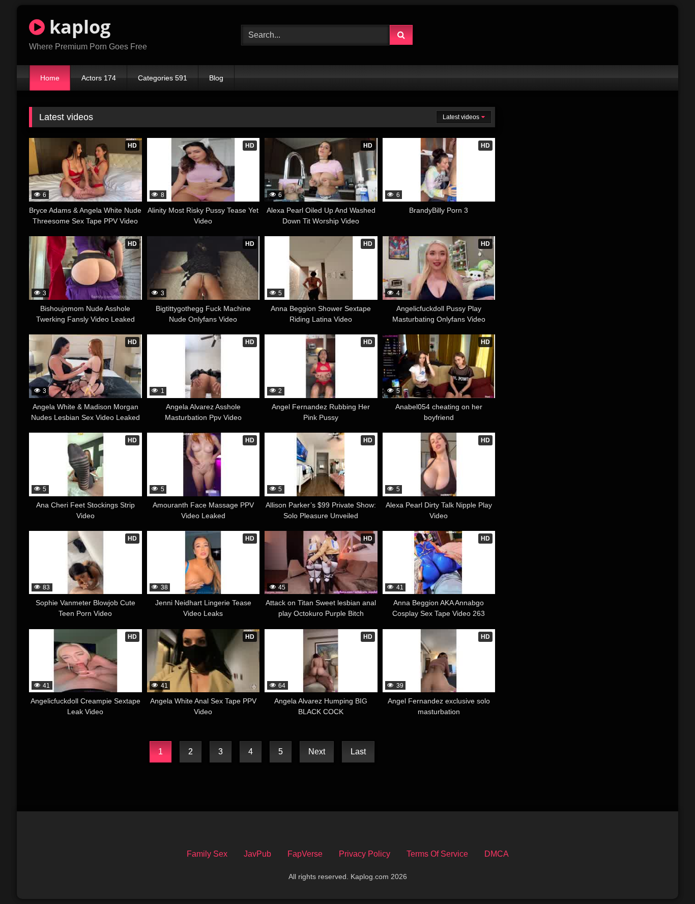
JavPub (257, 854)
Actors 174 (98, 78)
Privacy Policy (364, 854)
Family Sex (207, 854)
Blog (216, 78)
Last (358, 751)
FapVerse (305, 854)
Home (50, 78)
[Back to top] (663, 874)
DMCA (496, 854)
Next (316, 751)
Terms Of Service (437, 854)
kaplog (77, 26)
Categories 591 (162, 78)
